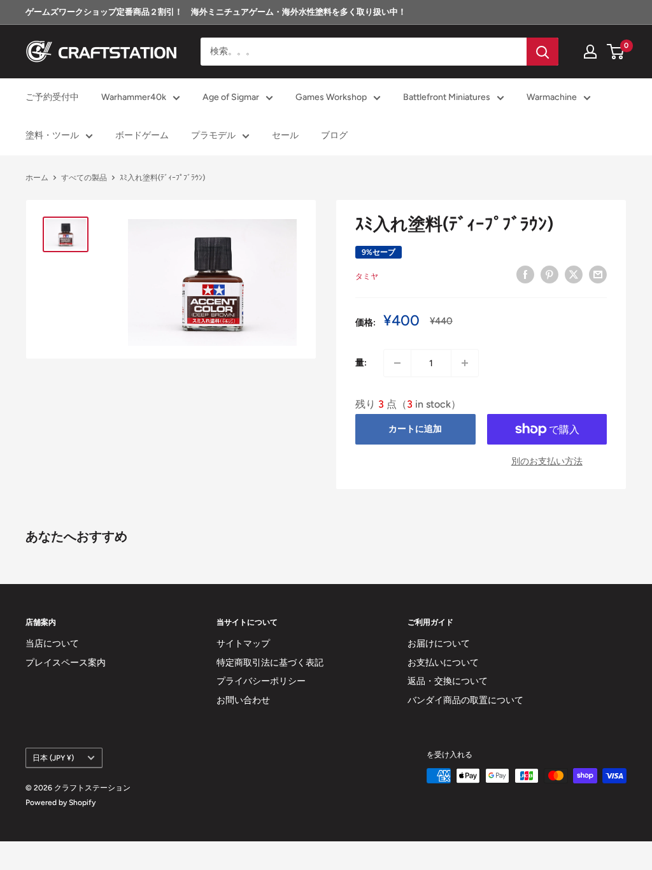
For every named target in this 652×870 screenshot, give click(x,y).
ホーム (36, 177)
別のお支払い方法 (547, 461)
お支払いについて (443, 662)
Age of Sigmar (230, 97)
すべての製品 (84, 177)
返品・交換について (448, 681)
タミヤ (366, 276)
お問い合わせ (243, 700)
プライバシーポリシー (261, 681)
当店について (52, 643)
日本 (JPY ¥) (53, 757)
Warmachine (552, 97)
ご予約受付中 (52, 97)
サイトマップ (243, 643)
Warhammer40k (133, 97)
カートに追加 (415, 429)
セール (285, 135)
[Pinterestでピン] (549, 274)
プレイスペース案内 (65, 662)
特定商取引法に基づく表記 (269, 662)
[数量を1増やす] (464, 363)
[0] (616, 51)
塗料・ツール (52, 135)
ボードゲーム (142, 135)
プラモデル (213, 135)
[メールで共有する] (598, 274)
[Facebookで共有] (525, 274)
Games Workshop (331, 97)
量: (361, 362)
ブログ (334, 135)
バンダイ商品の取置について (465, 700)
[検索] (542, 52)
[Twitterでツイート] (574, 274)
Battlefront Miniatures (446, 97)
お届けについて (439, 643)
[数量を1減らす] (397, 363)
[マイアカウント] (590, 52)
